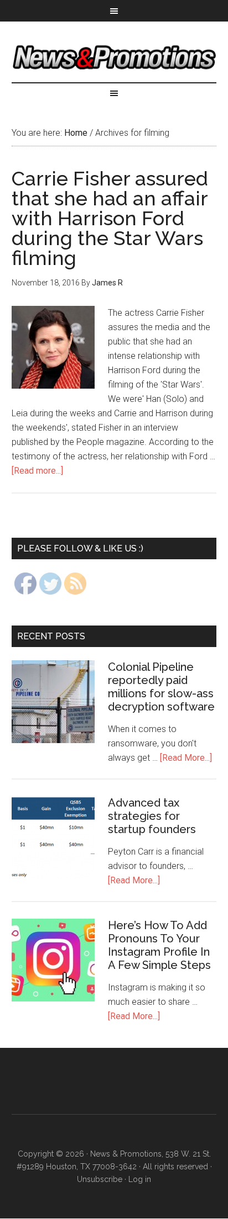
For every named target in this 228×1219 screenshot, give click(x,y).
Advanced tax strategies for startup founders (152, 816)
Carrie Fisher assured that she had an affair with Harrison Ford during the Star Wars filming (110, 218)
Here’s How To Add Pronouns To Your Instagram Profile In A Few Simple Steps (159, 945)
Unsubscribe (99, 1179)
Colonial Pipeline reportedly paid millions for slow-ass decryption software (161, 686)
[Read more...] (37, 470)
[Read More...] (186, 757)
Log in (139, 1179)
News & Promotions (114, 57)
